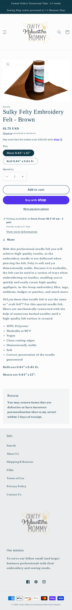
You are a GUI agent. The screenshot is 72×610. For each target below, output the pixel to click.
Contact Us (14, 494)
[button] (5, 32)
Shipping (7, 133)
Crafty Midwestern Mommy (31, 604)
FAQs (10, 470)
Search (11, 445)
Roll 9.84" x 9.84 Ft (20, 161)
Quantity (8, 169)
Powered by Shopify (52, 604)
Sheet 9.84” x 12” (18, 153)
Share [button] (11, 239)
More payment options (36, 208)
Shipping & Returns (20, 461)
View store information (22, 231)
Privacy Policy (16, 486)
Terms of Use (15, 478)
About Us (13, 453)
